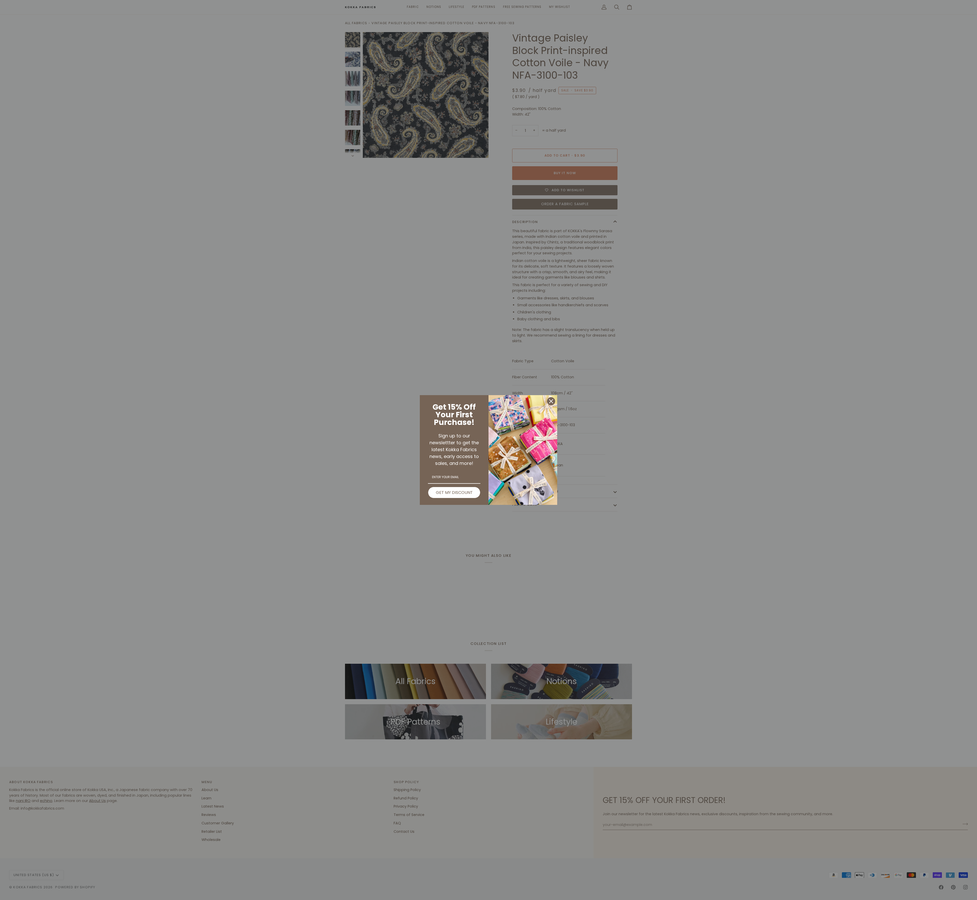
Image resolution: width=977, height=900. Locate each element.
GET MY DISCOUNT (454, 492)
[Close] (551, 401)
